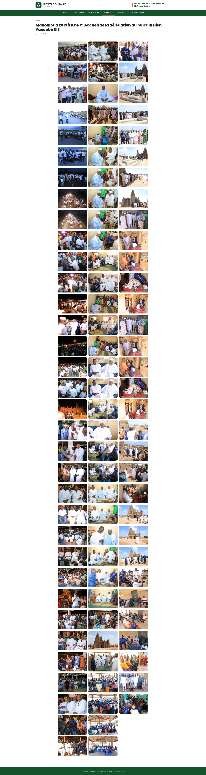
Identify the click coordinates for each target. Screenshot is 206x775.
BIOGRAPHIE (94, 13)
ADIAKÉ (121, 13)
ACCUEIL (65, 13)
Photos (45, 34)
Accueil (38, 34)
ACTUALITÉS (78, 13)
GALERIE (107, 13)
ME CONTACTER (137, 13)
